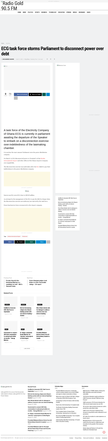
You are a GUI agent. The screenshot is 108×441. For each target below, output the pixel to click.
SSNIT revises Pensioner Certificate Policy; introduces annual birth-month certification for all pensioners (94, 412)
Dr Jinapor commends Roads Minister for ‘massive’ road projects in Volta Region (67, 221)
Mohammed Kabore (8, 59)
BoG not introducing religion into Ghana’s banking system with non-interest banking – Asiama (26, 311)
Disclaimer (104, 438)
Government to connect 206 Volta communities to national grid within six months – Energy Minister (10, 336)
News (24, 12)
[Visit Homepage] (13, 6)
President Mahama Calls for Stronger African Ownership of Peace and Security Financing (39, 428)
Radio (88, 12)
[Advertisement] (54, 29)
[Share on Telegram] (48, 94)
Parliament (24, 236)
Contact (71, 438)
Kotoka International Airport (14, 236)
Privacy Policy (78, 438)
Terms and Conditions (88, 438)
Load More (27, 348)
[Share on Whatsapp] (44, 94)
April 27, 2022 (19, 59)
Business (44, 12)
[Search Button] (106, 12)
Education (61, 12)
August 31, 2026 (8, 314)
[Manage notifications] (104, 432)
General (7, 304)
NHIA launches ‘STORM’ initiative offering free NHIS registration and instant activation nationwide (94, 392)
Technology (52, 12)
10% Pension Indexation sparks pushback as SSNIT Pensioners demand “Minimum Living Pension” (93, 398)
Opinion (68, 12)
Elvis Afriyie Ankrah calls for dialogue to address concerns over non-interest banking (67, 209)
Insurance (82, 12)
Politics (30, 12)
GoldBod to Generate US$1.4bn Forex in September (10, 310)
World (75, 12)
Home (19, 12)
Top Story (8, 43)
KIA (38, 167)
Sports (37, 12)
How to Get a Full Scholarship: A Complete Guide (67, 405)
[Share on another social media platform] (16, 98)
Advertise (98, 438)
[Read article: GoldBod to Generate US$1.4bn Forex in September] (11, 301)
